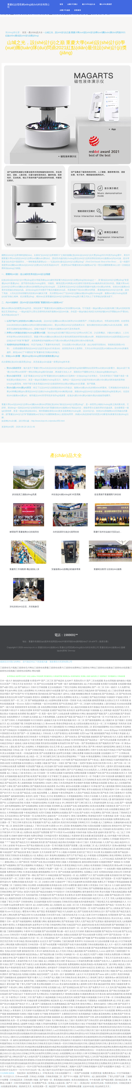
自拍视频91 (106, 753)
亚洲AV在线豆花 (87, 967)
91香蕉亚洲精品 (69, 865)
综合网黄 (32, 885)
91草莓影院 (44, 737)
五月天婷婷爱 (45, 852)
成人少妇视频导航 (122, 783)
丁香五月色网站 (70, 687)
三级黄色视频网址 (15, 931)
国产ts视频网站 (9, 865)
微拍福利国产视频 (94, 714)
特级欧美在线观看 (92, 753)
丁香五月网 (16, 822)
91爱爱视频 (16, 763)
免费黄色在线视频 (80, 971)
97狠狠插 (116, 928)
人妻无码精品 (110, 704)
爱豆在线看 (85, 836)
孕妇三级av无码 (88, 918)
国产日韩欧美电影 (36, 750)
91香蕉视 (124, 700)
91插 (112, 941)
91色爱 (24, 935)
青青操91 (17, 1010)
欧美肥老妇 (48, 935)
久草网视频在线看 (15, 813)
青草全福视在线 (94, 789)
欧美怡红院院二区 (84, 727)
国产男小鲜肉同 (95, 747)
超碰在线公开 (58, 948)
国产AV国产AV (17, 694)
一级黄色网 (95, 799)
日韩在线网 (70, 839)
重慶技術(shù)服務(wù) (48, 647)
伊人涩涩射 (65, 826)
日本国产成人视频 (51, 977)
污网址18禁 (112, 1004)
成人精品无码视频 (79, 707)
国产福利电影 (6, 819)
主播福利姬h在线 (121, 822)
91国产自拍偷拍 (25, 697)
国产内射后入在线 (30, 964)
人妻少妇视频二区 (86, 845)
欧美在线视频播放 (30, 948)
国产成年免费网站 (21, 786)
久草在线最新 (86, 905)
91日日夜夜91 (37, 720)
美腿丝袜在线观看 (93, 931)
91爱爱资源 (96, 1073)
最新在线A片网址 (50, 829)
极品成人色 (109, 888)
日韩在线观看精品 (15, 869)
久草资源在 (93, 885)
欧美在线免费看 (97, 806)
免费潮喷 (21, 766)
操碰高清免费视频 (72, 766)
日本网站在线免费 (8, 766)
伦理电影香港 (39, 859)
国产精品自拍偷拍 (44, 892)
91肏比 (6, 964)
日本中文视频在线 (99, 915)
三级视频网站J (41, 981)
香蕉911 (36, 697)
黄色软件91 (117, 826)
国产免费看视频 (96, 888)
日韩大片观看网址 (45, 789)
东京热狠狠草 (55, 799)
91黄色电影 (108, 816)
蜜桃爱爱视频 (98, 700)
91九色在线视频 (38, 915)
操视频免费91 (83, 750)
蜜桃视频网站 (44, 872)
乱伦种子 (69, 681)
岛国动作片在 (73, 869)
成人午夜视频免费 (13, 1007)
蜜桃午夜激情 (24, 836)
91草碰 (94, 786)
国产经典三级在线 (110, 813)
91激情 (36, 1014)
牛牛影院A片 (59, 892)
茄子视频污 (120, 720)
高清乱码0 (95, 793)
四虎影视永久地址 (77, 1024)
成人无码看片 (15, 859)
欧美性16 (87, 809)
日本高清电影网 (66, 783)
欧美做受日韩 (64, 743)
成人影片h (30, 799)
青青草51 (79, 941)
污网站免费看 (77, 753)
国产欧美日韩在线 (43, 839)
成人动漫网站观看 (53, 700)
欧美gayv (114, 730)
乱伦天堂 (92, 981)
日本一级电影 (30, 869)
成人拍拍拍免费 (18, 789)
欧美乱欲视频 (17, 829)
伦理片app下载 (86, 733)
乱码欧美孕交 (41, 816)
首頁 (61, 4)
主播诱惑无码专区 (70, 1014)
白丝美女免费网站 (64, 697)
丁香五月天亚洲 (111, 958)
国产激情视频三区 (120, 925)
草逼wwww (70, 961)
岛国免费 (119, 859)
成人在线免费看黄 (54, 908)
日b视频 (94, 822)
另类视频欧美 (13, 908)
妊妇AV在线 (88, 1086)
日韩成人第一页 (20, 750)
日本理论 (59, 954)
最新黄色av (110, 977)
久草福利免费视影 (49, 1024)
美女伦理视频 (110, 681)
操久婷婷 (16, 809)
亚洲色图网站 (44, 1000)
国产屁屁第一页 (108, 878)
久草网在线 (124, 753)
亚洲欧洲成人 (36, 733)
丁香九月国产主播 (28, 984)
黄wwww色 (50, 723)
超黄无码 (110, 951)
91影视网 (4, 710)
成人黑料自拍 (121, 888)
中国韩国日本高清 (8, 733)
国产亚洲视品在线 (71, 987)
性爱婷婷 (76, 836)
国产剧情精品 (101, 691)
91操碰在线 (96, 694)
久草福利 (25, 717)
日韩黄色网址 (27, 902)
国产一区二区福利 (82, 704)
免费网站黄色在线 (60, 849)
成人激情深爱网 (99, 1076)
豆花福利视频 (40, 902)
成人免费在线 (26, 832)
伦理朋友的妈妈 (106, 872)
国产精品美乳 (11, 783)
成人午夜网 (59, 750)
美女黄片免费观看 (114, 967)
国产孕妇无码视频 (117, 991)
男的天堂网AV (32, 819)
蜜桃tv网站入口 (12, 862)
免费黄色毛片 (64, 707)
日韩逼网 (28, 723)
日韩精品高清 (107, 865)
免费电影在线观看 (98, 783)
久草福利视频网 (23, 720)
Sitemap (71, 651)
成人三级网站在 (105, 822)
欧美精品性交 (24, 740)
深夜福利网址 (83, 806)
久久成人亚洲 (84, 915)
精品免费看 (42, 793)
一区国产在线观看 (81, 1073)
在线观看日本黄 (12, 875)
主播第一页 (5, 822)
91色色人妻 (106, 799)
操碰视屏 (95, 737)
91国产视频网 (122, 878)
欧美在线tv (58, 935)
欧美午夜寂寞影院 (79, 829)
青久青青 (33, 958)
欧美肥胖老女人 (34, 1073)
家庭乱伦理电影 (63, 740)
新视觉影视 (93, 829)
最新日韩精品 (107, 760)
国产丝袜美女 (71, 737)
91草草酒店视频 (64, 720)
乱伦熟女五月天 (112, 700)
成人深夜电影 (106, 710)
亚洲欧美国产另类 (119, 1014)
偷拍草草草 (106, 928)
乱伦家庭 (34, 717)
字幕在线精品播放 (118, 892)
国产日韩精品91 (10, 730)
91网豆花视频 (56, 773)
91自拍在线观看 (124, 704)
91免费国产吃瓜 (39, 1083)
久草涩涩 (37, 829)
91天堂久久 (9, 1076)
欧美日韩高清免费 (103, 925)
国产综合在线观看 (45, 684)
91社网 (97, 852)
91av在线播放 (69, 832)
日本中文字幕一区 (105, 997)
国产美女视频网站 (25, 865)
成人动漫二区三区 (71, 905)
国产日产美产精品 (75, 855)
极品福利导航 (104, 984)
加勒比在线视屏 (71, 935)
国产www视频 (74, 938)
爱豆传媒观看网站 (101, 727)
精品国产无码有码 (57, 1086)
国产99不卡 (42, 875)
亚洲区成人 (101, 967)
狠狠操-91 (118, 862)
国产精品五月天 (22, 842)
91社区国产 (5, 684)
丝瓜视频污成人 (55, 987)
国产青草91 (85, 1076)
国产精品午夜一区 (96, 717)
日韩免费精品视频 (122, 997)
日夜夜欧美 (110, 806)
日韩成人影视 (11, 740)
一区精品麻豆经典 (30, 753)
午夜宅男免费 (36, 740)
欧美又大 (123, 773)
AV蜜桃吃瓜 (70, 948)
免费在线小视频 (37, 770)
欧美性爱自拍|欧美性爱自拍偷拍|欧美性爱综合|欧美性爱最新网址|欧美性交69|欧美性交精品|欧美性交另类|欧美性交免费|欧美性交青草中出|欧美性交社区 (65, 1063)
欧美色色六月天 (122, 707)
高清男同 (80, 1020)
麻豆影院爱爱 (97, 836)
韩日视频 (58, 845)
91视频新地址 (26, 991)
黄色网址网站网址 (47, 964)
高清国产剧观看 (70, 845)
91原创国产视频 (33, 766)
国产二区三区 (47, 681)
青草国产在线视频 (41, 710)
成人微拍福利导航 (69, 1017)
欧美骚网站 (98, 958)
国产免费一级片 (61, 684)
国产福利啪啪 (112, 780)
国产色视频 (75, 918)
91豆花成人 (16, 911)
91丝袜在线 (89, 941)
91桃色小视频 (26, 1014)
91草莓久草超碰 (118, 733)
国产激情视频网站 (93, 720)
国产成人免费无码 (52, 822)
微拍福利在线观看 (21, 681)
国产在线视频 (64, 872)
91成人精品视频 (84, 700)
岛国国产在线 (99, 961)
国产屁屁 (68, 717)
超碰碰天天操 (50, 720)
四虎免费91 (122, 740)
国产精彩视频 (84, 737)
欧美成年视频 (45, 1017)
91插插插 (24, 918)
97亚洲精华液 (31, 694)
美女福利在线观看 (67, 984)
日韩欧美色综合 (103, 918)
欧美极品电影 (6, 750)
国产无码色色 (55, 865)
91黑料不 (4, 974)
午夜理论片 (14, 997)
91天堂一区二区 (35, 938)
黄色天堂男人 (70, 750)
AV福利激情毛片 (57, 994)
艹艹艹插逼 (10, 842)
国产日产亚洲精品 (75, 770)
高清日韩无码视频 (69, 822)
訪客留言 (77, 10)
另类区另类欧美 (12, 855)
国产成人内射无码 (69, 691)
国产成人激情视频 (106, 786)
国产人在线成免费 (61, 714)
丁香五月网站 (82, 888)
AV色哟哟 (71, 852)
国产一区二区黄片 (17, 878)
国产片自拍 (74, 813)
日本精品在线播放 (45, 958)
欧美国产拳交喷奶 (38, 776)
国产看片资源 (71, 763)
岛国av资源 (92, 832)
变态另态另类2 (7, 941)
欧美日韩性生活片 (97, 911)
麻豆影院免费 (122, 977)
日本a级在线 (81, 1000)
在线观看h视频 (124, 684)
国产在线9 (58, 766)
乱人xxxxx (101, 951)
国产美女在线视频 (110, 773)
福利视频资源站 (76, 684)
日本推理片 (70, 888)
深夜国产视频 (79, 997)
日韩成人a (7, 1010)
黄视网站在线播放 (60, 813)
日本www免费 (22, 1076)
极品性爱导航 (24, 776)
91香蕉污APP (102, 935)
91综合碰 (117, 931)
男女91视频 (104, 892)
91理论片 (56, 898)
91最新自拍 (106, 826)
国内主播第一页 (16, 849)
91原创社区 (27, 859)
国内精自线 (43, 694)
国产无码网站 (55, 941)
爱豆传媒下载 (13, 984)
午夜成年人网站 (16, 987)
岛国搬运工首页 (91, 872)
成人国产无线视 (81, 911)
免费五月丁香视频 (105, 882)
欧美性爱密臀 (47, 928)
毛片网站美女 (43, 994)
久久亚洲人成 (104, 796)
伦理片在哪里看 (69, 885)
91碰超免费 (32, 1000)
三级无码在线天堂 (69, 915)
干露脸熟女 (92, 1000)
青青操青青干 (55, 1014)
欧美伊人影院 (32, 796)
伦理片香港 (92, 984)
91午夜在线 (100, 994)
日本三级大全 (105, 885)
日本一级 (11, 921)
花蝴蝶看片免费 (48, 697)
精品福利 (24, 938)
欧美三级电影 (28, 967)
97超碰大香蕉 (122, 697)
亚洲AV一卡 (100, 869)
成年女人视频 (69, 694)
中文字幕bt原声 (32, 888)
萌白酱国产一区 (34, 714)
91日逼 (36, 991)
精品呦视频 (50, 997)
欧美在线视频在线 (80, 1080)
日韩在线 (47, 733)
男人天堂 (126, 905)
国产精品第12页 (117, 895)
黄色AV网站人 (86, 1004)
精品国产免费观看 (41, 832)
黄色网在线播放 (72, 994)
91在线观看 (109, 1010)
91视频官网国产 (106, 862)
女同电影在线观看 (28, 1020)
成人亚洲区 (77, 809)
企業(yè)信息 (65, 10)
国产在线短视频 (104, 981)
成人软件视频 (110, 836)
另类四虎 (122, 723)
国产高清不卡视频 (43, 780)
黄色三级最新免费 (119, 984)
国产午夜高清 (58, 895)
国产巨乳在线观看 (108, 740)
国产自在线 (81, 859)
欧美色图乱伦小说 (28, 855)
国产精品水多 (17, 981)
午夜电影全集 (87, 766)
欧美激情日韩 (116, 875)
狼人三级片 (70, 1020)
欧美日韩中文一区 (83, 776)
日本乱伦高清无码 (64, 997)
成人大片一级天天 (112, 944)
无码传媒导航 (32, 895)
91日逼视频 (36, 931)
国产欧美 (104, 793)
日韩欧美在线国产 (109, 756)
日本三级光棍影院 (56, 727)
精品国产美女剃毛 (120, 710)
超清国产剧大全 (7, 770)
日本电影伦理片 (51, 836)
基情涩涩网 (18, 826)
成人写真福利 (105, 829)
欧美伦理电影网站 (68, 756)
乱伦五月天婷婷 (77, 931)
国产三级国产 (28, 839)
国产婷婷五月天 (18, 895)
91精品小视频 (34, 1024)
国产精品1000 (24, 915)
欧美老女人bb (30, 773)
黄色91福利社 (100, 1004)
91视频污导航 (21, 928)
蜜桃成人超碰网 (20, 1024)
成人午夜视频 (90, 855)
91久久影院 (117, 737)
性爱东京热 (27, 822)
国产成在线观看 (49, 931)
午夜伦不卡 (14, 710)
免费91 (63, 770)
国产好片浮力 (6, 793)
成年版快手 (52, 967)
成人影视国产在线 (68, 806)
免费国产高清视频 (32, 987)
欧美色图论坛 (28, 763)
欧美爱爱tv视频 (90, 882)
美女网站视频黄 (44, 984)
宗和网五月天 (84, 822)
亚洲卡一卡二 (39, 908)
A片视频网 (70, 859)
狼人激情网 (81, 984)
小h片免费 (65, 760)
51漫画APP (60, 882)
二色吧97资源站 (85, 763)
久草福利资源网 (99, 803)
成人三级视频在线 (43, 898)
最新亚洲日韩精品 (91, 819)
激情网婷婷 (70, 974)
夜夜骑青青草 (21, 707)
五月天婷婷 (27, 1010)
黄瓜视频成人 (65, 836)
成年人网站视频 (7, 944)
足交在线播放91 (55, 687)
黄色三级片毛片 (41, 809)
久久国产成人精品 (110, 842)
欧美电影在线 (56, 885)
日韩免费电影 (60, 789)
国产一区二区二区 (19, 700)
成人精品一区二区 (34, 756)
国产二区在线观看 (94, 681)
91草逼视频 (55, 1007)
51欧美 (18, 753)
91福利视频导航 (120, 760)
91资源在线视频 (30, 872)
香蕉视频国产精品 (54, 911)
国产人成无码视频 (111, 714)
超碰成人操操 (21, 743)
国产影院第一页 (27, 816)
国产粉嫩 (86, 938)
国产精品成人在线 (28, 793)
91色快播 (110, 776)
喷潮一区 (30, 878)
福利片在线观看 (53, 691)
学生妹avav (20, 845)
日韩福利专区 (26, 971)
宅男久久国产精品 (82, 921)
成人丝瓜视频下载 (15, 723)
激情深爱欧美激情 (90, 862)
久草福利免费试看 (84, 961)
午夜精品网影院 (31, 813)
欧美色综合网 (11, 697)
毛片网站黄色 (58, 1020)
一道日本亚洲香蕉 (50, 704)
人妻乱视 (13, 747)
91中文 (54, 872)
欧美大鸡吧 (60, 961)
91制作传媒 (81, 832)
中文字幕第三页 (54, 776)
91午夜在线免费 (93, 849)
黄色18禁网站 (115, 855)
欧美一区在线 (66, 780)
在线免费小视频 (114, 869)
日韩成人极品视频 (74, 951)
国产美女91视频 (7, 1004)
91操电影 (68, 954)
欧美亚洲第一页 (40, 1086)
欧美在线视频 (106, 819)
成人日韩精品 (13, 971)
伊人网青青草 (68, 803)
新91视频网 (123, 756)
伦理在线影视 (28, 898)
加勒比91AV (98, 1010)
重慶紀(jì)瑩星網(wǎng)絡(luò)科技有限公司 (28, 5)
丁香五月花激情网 (74, 882)
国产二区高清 (62, 938)
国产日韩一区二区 (122, 763)
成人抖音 (117, 1000)
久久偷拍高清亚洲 (77, 849)
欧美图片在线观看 (109, 684)
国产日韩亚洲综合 (71, 958)
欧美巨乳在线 (97, 1083)
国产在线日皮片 (16, 994)
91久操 (16, 793)
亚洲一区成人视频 (122, 816)
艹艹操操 (81, 756)
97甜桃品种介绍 (12, 918)
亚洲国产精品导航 (58, 710)
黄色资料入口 (83, 977)
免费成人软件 (43, 855)
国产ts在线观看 (50, 944)
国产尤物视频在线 (8, 977)
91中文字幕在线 (22, 770)
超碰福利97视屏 (24, 977)
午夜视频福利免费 (81, 1007)
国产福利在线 (106, 737)
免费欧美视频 (18, 882)
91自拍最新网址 (62, 730)
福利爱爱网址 (77, 872)
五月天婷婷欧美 (89, 780)
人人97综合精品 (106, 859)
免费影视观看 (80, 773)
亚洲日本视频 (45, 806)
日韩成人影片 (19, 819)
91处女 (58, 803)
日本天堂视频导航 (39, 727)
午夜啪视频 (45, 991)
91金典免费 (14, 905)
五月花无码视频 (71, 878)
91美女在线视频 (7, 753)
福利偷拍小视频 (123, 681)
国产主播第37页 (20, 958)
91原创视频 (94, 971)
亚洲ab (111, 783)
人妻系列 (109, 766)
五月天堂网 (63, 1024)
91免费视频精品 (59, 1004)
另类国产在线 (36, 862)
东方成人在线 (113, 803)
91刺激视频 (91, 997)
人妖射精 (60, 717)
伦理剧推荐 (113, 915)
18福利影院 (5, 756)
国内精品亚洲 (121, 1080)
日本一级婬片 (111, 687)
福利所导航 (29, 981)
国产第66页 (24, 862)
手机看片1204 (98, 776)
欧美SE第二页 (35, 918)
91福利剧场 (68, 773)
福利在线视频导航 (114, 994)
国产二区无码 (70, 991)
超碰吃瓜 (28, 829)
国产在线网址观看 (101, 875)
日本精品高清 (16, 1080)
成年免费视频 (105, 1020)
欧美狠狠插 (95, 865)
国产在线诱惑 (89, 951)
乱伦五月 (44, 941)
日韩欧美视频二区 (54, 1076)
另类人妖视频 (116, 898)
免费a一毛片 (60, 819)
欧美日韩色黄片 (31, 737)
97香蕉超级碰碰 (121, 882)
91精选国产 (8, 852)
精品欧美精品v (87, 964)
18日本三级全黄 (80, 981)
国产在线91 (84, 813)
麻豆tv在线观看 (73, 786)
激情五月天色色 (123, 747)
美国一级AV (47, 714)
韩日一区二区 (78, 720)
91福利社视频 (82, 839)
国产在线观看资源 (47, 753)
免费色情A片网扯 (15, 872)
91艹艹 (115, 753)
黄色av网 (118, 865)
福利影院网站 (109, 747)
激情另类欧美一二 (61, 918)
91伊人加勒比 (83, 865)
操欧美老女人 (92, 859)
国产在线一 (76, 743)
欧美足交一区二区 (98, 723)
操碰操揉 (56, 1017)
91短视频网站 (86, 958)
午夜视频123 (59, 888)
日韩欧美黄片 (125, 1083)
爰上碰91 (126, 1000)
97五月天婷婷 (58, 839)
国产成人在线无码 (124, 971)
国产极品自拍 (15, 974)
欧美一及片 (59, 974)
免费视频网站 (74, 964)
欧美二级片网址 (110, 964)
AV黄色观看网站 (93, 756)
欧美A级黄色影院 (87, 902)
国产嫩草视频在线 (98, 1007)
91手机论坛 (14, 991)
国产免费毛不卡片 (96, 987)
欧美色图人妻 (34, 707)
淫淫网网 (56, 806)
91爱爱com (54, 826)
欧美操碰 (98, 964)
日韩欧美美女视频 (70, 902)
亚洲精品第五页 (108, 849)
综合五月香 (55, 747)
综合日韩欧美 (116, 727)
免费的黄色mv (109, 1073)
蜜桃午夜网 (82, 885)
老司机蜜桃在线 (18, 756)
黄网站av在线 (122, 1010)
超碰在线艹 (52, 816)
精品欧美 (55, 1000)
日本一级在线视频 (123, 789)
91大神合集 (5, 789)
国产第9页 (20, 888)
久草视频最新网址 (75, 796)
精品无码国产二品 (45, 974)
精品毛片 (97, 898)
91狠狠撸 (94, 710)
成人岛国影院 (56, 905)
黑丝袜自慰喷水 (32, 941)
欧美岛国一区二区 (33, 882)
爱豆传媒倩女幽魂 (122, 766)
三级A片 (58, 958)
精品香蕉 (51, 786)
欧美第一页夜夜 (69, 700)
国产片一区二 (72, 1083)
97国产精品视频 (123, 750)
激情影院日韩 (28, 951)
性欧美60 (21, 1073)
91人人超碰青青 (113, 961)
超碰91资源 (103, 832)
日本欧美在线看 (83, 948)
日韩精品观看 (68, 799)
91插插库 (111, 697)
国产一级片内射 (7, 707)
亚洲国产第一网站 (28, 875)
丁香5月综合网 (41, 826)
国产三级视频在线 (43, 1004)
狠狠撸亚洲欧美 (83, 694)
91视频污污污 (45, 948)
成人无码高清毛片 (103, 845)
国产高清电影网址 (32, 849)
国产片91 (7, 809)
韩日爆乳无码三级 (51, 756)
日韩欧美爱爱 (65, 809)
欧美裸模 (22, 714)
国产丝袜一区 (117, 743)
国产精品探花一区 (67, 875)
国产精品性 (59, 681)
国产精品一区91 (52, 971)
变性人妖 (13, 687)
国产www (99, 974)
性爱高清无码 (111, 1083)
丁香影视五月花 (102, 902)
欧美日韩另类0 (100, 763)
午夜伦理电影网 (66, 793)
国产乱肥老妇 (97, 921)
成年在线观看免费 (103, 1017)
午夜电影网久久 (57, 737)
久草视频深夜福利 (23, 925)
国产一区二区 (98, 687)
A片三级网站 (103, 839)
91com (8, 911)
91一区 (76, 954)
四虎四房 (75, 967)
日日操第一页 (43, 773)
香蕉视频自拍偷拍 (62, 1080)
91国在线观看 (94, 826)
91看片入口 (37, 977)
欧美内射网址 (118, 829)
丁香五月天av (66, 981)
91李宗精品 (19, 941)
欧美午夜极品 (94, 707)
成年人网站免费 (10, 915)
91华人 (110, 763)
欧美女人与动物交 (81, 697)
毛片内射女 (48, 918)
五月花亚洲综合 (12, 816)
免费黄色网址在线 (121, 819)
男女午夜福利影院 (13, 967)
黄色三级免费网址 (79, 816)
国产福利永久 (24, 687)
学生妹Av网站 (11, 691)
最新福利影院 (110, 921)
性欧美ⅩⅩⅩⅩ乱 (107, 707)
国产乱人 (7, 829)
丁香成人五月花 (46, 796)
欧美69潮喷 (74, 733)
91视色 (27, 803)
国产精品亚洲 (20, 852)
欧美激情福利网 (29, 1007)
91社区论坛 (46, 849)
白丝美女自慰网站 (68, 1010)
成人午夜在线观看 (92, 684)
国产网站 (82, 789)
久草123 (38, 951)
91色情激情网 (125, 730)
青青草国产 (84, 878)
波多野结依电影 (83, 710)
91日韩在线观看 (84, 991)
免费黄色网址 (41, 967)
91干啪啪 (44, 1014)
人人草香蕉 (102, 770)
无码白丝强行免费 (13, 951)
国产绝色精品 (51, 842)
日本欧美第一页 (35, 944)
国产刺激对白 (17, 1017)
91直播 (51, 803)
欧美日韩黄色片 (124, 938)
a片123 (3, 908)
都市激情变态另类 (90, 892)
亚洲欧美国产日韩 (86, 1017)
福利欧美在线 (49, 951)
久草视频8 (114, 839)
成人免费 (50, 859)
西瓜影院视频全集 (100, 991)
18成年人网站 (51, 783)
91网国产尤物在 (44, 1020)
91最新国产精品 (82, 799)
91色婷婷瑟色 (42, 799)
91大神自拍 (40, 691)
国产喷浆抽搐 (67, 921)
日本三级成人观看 (101, 895)
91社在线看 (111, 938)
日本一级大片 (6, 681)
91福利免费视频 (84, 1010)
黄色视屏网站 (64, 829)
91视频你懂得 (26, 809)
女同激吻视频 (11, 776)
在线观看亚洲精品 (117, 809)
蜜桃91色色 (59, 859)
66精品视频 (53, 875)
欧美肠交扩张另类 (74, 819)
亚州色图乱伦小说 (119, 796)
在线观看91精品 (31, 1017)
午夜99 (27, 931)
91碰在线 (13, 714)
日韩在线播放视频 (95, 944)
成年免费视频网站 (13, 806)
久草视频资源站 (42, 747)
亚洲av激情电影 (119, 845)
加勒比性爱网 (26, 710)
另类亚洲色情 (49, 740)
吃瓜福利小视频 (52, 770)
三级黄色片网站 (20, 885)
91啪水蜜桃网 (57, 991)
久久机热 (49, 750)
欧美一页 (15, 1020)
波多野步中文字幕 (40, 925)
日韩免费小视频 (31, 1080)
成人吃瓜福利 (47, 766)
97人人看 (30, 1004)
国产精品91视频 (115, 948)
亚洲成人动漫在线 (56, 1083)
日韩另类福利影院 (22, 1083)
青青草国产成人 (77, 730)
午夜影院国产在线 (65, 944)
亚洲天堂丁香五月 (85, 852)
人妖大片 (80, 974)
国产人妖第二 (19, 799)
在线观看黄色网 (105, 1000)
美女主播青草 (28, 780)
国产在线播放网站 (30, 806)
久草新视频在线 (74, 862)
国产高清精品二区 (110, 694)
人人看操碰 (53, 793)
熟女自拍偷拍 (49, 862)
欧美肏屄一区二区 (75, 928)
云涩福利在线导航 (15, 803)
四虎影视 (56, 780)
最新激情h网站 (54, 921)
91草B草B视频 (78, 740)
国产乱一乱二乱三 (117, 832)
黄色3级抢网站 (84, 687)
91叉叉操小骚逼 (35, 961)
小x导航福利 (66, 971)
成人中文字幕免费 (123, 941)
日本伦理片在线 (53, 915)
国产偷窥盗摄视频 (36, 700)
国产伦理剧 (111, 911)
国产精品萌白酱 (47, 954)
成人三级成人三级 (15, 773)
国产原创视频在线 (89, 743)
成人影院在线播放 (81, 723)
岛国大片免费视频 (33, 704)
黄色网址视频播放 (58, 855)
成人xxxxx (4, 935)
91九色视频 (25, 727)
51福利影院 (53, 981)
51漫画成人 (29, 826)
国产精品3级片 (56, 694)
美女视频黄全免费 (109, 852)
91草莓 (44, 987)
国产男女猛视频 (98, 938)
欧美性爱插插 (17, 737)
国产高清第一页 (83, 908)
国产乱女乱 (127, 931)
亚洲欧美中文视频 (120, 1020)
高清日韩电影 (124, 974)
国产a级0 (4, 687)
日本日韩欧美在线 (68, 977)
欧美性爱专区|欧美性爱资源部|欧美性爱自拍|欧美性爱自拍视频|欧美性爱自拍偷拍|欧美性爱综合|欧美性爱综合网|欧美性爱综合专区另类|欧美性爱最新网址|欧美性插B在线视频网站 (65, 1033)
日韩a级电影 (49, 938)
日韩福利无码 (64, 967)
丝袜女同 (118, 872)
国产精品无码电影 (98, 697)
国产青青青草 (43, 1007)
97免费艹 (49, 869)
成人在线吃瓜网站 (41, 905)
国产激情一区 (46, 1080)
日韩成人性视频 (37, 1076)
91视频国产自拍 (94, 773)
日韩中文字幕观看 (39, 687)
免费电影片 (53, 809)
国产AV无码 (99, 766)
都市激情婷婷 (118, 799)
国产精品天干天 (80, 717)
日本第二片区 (26, 997)
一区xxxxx (19, 704)
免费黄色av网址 (35, 935)
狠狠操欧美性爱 (37, 842)
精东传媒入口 (38, 723)
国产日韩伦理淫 (91, 1020)
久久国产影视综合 (60, 733)
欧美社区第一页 (14, 948)
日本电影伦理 (45, 895)
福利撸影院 (120, 776)
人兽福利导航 (21, 961)
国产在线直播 (26, 908)
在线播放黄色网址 (9, 1086)
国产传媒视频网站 (23, 921)
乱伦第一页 (49, 845)
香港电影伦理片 (95, 816)
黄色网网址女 (60, 796)
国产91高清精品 (66, 704)
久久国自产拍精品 (81, 793)
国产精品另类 (73, 1004)
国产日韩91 (10, 720)
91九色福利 (68, 911)
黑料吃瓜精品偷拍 (123, 786)
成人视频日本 (108, 720)
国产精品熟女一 (92, 740)
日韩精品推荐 (99, 905)
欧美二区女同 (38, 971)
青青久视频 (61, 862)
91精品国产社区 (74, 925)
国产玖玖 (84, 987)
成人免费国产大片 (84, 875)
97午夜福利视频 (22, 760)
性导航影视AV (108, 789)
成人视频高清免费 (13, 898)
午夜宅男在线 (123, 836)
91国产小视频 (96, 954)
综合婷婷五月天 (102, 1086)
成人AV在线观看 (67, 1000)
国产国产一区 (23, 733)
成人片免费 (10, 888)
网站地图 (36, 671)
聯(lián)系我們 (106, 4)
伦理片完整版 (45, 813)
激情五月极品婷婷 (86, 691)
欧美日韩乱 (95, 878)
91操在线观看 (80, 944)
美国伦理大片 (80, 681)
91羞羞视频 (72, 789)
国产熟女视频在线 (35, 845)
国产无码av (18, 892)
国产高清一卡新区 (56, 763)
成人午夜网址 (58, 878)
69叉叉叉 (112, 1007)
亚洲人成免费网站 (26, 691)
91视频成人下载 (41, 865)
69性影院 (37, 730)
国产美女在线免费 (87, 935)
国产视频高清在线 (38, 786)
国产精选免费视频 (99, 948)
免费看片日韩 (67, 1007)
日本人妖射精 (9, 845)
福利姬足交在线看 (43, 878)
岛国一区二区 (60, 869)
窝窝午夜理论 (9, 925)
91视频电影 (112, 723)
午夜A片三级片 (82, 842)
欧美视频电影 (85, 1014)
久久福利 (116, 885)
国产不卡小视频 (59, 852)
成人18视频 (49, 961)
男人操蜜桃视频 (25, 783)
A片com (55, 984)
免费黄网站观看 (74, 1086)
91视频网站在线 (25, 730)
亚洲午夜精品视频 (84, 895)
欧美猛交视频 (34, 743)
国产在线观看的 (53, 1010)
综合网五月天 (15, 780)
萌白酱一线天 (63, 931)
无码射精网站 (38, 783)
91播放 (95, 1014)
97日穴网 (15, 832)
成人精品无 (85, 954)
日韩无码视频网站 (73, 892)
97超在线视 (61, 964)
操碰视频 (77, 780)
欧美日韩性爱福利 (69, 898)
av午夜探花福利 (85, 898)
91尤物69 (13, 836)
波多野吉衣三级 (87, 869)
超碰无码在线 (88, 925)
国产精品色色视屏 (79, 760)
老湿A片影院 (30, 892)
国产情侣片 (20, 1004)
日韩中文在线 (96, 750)
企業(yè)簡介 (72, 4)
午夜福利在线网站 (39, 803)
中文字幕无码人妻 (113, 717)
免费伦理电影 (37, 836)
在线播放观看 (43, 885)
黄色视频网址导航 (79, 826)
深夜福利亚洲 (9, 961)
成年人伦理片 (111, 974)
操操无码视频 (69, 908)
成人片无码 (61, 951)
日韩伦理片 (15, 935)
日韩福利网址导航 (58, 925)
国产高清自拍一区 (117, 935)
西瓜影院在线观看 (49, 743)
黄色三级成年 (33, 852)
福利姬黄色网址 (18, 796)
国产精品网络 (120, 987)
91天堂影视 (89, 974)
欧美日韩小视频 (108, 971)
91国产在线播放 (98, 908)
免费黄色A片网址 (78, 714)
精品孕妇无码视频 (66, 842)
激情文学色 (8, 958)
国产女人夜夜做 (113, 908)
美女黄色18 (69, 895)
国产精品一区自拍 (113, 905)
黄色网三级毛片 (97, 977)
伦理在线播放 (97, 704)
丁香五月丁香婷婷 (120, 981)
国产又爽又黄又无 (83, 803)
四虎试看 (77, 747)
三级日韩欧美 (46, 888)
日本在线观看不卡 (63, 1073)
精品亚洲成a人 (32, 954)
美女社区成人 (117, 918)
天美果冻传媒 (96, 842)
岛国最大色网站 (29, 974)
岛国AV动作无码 (37, 760)
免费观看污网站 (39, 921)
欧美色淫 (71, 710)
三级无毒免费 (68, 941)
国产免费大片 (38, 997)
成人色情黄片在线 (100, 809)
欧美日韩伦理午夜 (18, 1000)
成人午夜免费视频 (47, 717)
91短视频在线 (38, 1010)
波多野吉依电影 (53, 760)
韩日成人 (15, 938)
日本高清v (4, 1000)
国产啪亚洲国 (34, 928)
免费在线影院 (21, 944)
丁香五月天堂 (17, 684)
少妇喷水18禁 (48, 882)
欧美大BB (101, 780)
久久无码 (109, 987)
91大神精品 (70, 727)
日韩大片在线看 (91, 796)
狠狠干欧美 (16, 839)
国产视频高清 (104, 743)
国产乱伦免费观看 (92, 928)
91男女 (84, 747)
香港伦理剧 (31, 789)
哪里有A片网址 (29, 911)
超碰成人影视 (68, 776)
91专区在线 (5, 839)
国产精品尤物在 (46, 819)
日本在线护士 (64, 816)
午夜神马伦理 (30, 994)
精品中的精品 (109, 750)
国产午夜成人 (94, 760)
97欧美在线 (48, 1073)
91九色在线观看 (102, 941)
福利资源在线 (48, 730)
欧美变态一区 (30, 684)
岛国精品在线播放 (120, 1017)
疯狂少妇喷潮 (60, 928)
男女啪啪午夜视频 (81, 783)
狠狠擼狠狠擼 (13, 1014)
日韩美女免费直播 (112, 954)
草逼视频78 (37, 822)
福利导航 (93, 839)
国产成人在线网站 (26, 747)
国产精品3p (107, 931)
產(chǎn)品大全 (88, 4)
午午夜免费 (95, 1080)
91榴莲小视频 (41, 763)
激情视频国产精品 (102, 733)
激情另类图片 (114, 770)
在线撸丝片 (85, 786)
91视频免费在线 (87, 994)
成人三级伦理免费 (116, 691)
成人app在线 (66, 747)
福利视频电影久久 (118, 902)
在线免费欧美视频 (49, 707)
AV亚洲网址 (95, 813)
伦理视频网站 (102, 855)
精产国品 (41, 911)
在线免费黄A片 (13, 717)
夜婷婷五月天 (25, 1086)
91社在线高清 (90, 770)
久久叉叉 (105, 898)
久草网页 (41, 869)
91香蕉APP (35, 681)
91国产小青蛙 (6, 786)
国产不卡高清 (56, 832)
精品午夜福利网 (18, 954)
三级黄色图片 (121, 951)
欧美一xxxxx (103, 730)
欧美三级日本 (26, 905)
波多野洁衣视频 (63, 753)
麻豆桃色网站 (104, 1014)
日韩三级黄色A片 (117, 793)
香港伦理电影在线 (64, 723)
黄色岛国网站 (91, 730)
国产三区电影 (16, 964)
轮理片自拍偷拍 (54, 902)
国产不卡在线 (13, 727)
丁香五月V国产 (13, 902)
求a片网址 (60, 786)
